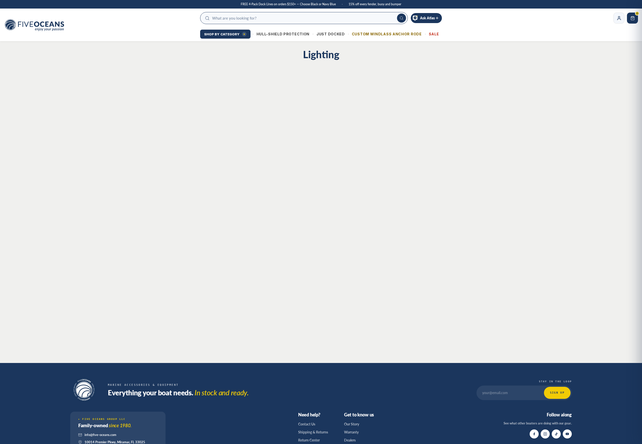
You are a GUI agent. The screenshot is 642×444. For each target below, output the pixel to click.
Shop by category (224, 34)
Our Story (351, 424)
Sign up (557, 392)
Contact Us (306, 424)
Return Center (309, 440)
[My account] (618, 18)
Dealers (350, 440)
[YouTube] (567, 433)
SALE (434, 34)
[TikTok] (556, 433)
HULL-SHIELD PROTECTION (283, 34)
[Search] (401, 18)
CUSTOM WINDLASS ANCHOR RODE (387, 34)
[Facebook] (534, 433)
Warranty (351, 432)
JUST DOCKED (330, 34)
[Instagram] (545, 433)
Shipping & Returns (313, 432)
